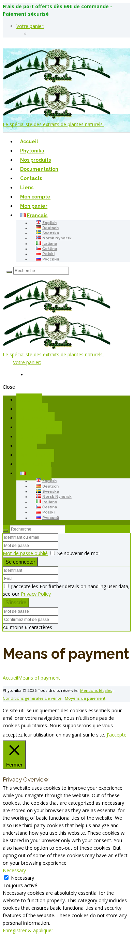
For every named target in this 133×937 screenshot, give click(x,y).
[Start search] (5, 531)
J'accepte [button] (117, 734)
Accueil (29, 142)
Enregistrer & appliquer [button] (28, 930)
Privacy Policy (36, 594)
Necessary (22, 878)
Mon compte (35, 197)
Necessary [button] (14, 870)
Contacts (31, 178)
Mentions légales (96, 690)
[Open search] (9, 272)
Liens (26, 188)
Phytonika (32, 151)
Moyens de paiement (85, 698)
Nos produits (35, 160)
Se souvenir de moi (78, 553)
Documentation (39, 169)
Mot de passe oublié (25, 553)
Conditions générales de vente (32, 698)
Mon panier (33, 206)
